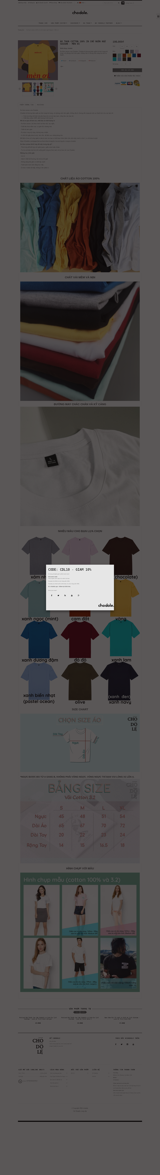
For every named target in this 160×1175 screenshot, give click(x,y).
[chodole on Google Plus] (78, 595)
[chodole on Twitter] (58, 595)
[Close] (114, 565)
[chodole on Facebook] (51, 595)
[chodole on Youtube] (71, 595)
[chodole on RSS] (65, 595)
